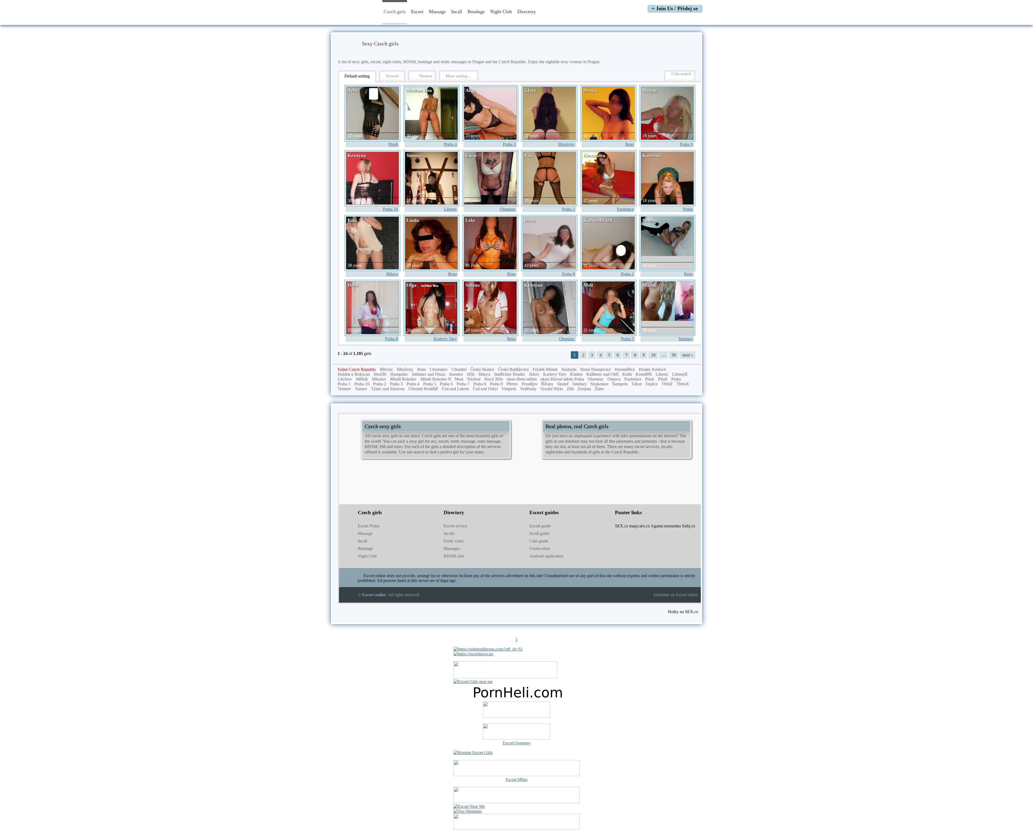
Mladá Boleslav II (435, 379)
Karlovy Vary (445, 338)
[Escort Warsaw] (516, 828)
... (663, 355)
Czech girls (395, 11)
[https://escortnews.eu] (473, 654)
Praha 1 (344, 384)
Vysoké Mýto (551, 388)
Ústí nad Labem (455, 388)
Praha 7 (463, 384)
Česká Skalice (482, 369)
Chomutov (439, 369)
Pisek (649, 379)
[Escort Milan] (516, 774)
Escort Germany (516, 743)
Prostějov (529, 384)
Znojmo (584, 388)
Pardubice (625, 209)
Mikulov (379, 379)
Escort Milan (517, 779)
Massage (437, 11)
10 (653, 355)
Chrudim (458, 369)
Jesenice (456, 374)
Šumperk (620, 384)
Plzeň (393, 144)
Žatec (599, 388)
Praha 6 (446, 384)
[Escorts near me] (473, 681)
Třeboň (682, 384)
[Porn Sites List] (516, 699)
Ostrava (614, 379)
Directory (527, 11)
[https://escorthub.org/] (516, 710)
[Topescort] (516, 801)
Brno (629, 144)
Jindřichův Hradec (509, 374)
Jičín (471, 374)
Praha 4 (450, 144)
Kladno (576, 374)
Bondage (476, 11)
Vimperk (508, 388)
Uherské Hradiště (423, 388)
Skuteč (563, 384)
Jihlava (392, 274)
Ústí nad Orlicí (485, 388)
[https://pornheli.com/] (505, 676)
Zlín (570, 388)
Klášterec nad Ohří (602, 374)
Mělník (362, 379)
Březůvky (566, 144)
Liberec (450, 209)
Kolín (627, 374)
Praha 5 (429, 384)
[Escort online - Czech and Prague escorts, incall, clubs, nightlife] (353, 19)
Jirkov (534, 374)
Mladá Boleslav (403, 379)
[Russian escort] (473, 752)
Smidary (685, 338)
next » (687, 355)
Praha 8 (568, 274)
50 (673, 355)
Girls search (681, 74)
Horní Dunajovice (595, 369)
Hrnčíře (380, 374)
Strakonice (599, 384)
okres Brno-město (522, 379)
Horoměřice (625, 369)
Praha (688, 209)
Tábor (636, 384)
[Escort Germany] (516, 732)
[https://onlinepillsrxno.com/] (488, 649)
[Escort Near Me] (469, 806)
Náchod (473, 379)
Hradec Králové (652, 369)
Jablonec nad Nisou (428, 374)
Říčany (547, 384)
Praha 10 (390, 209)
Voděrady (528, 388)
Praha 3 (509, 144)
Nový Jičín (493, 379)
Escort (417, 11)
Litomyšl (679, 374)
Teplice (651, 384)
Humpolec (399, 374)
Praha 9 (686, 144)
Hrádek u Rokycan (354, 374)
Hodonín (568, 369)
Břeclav (386, 369)
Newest (392, 76)
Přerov (512, 384)
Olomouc (508, 209)
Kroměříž (644, 374)
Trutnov (344, 388)
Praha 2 (568, 209)
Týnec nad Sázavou (388, 388)
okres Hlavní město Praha (562, 379)
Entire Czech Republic (357, 369)
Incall (456, 11)
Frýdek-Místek (545, 369)
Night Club (501, 11)
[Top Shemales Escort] (468, 811)
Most (459, 379)
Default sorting (357, 76)
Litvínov (345, 379)
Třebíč (667, 384)
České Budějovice (513, 369)
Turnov (361, 388)
